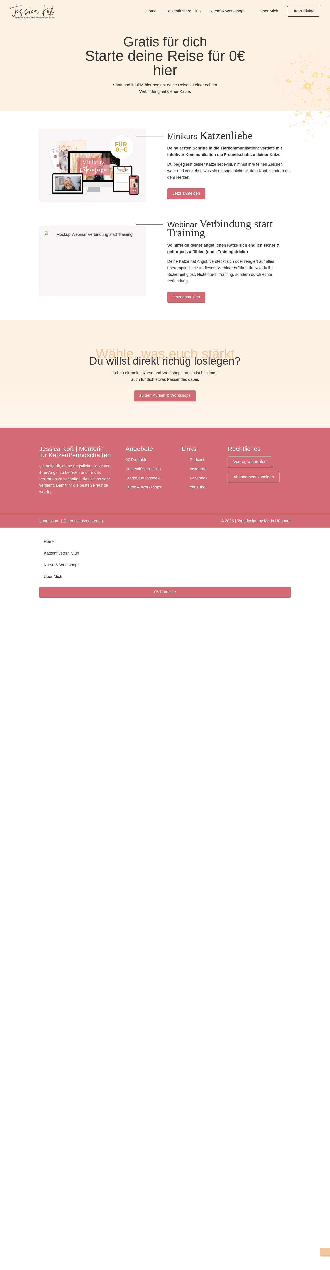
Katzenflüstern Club (183, 11)
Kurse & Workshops (227, 11)
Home (151, 11)
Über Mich (269, 11)
